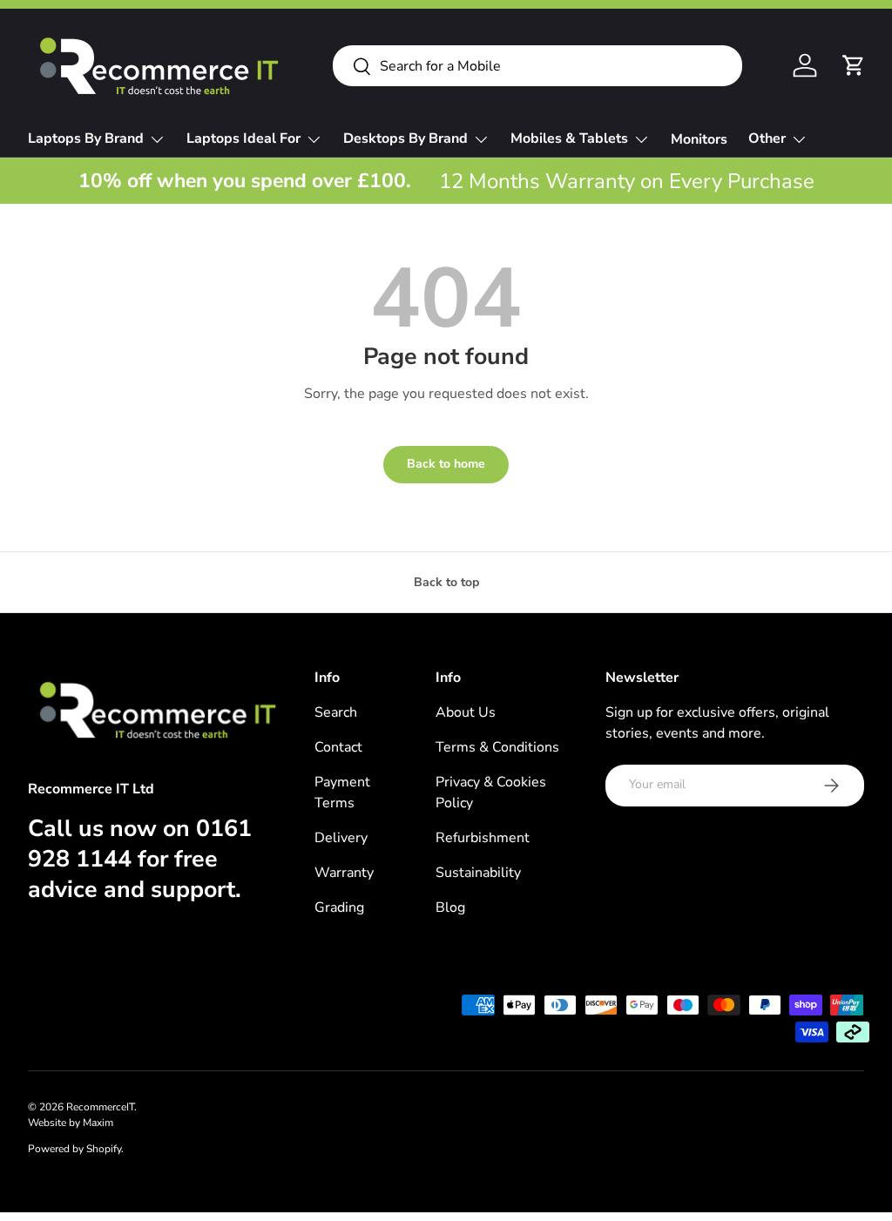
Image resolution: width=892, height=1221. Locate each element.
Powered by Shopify (74, 1149)
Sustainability (478, 872)
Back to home (446, 463)
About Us (466, 712)
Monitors (699, 139)
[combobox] (537, 65)
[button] (854, 65)
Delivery (341, 837)
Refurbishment (483, 837)
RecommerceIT (100, 1107)
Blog (450, 907)
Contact (338, 747)
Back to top (446, 582)
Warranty (344, 872)
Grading (339, 907)
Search (335, 712)
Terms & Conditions (497, 747)
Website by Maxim (70, 1123)
